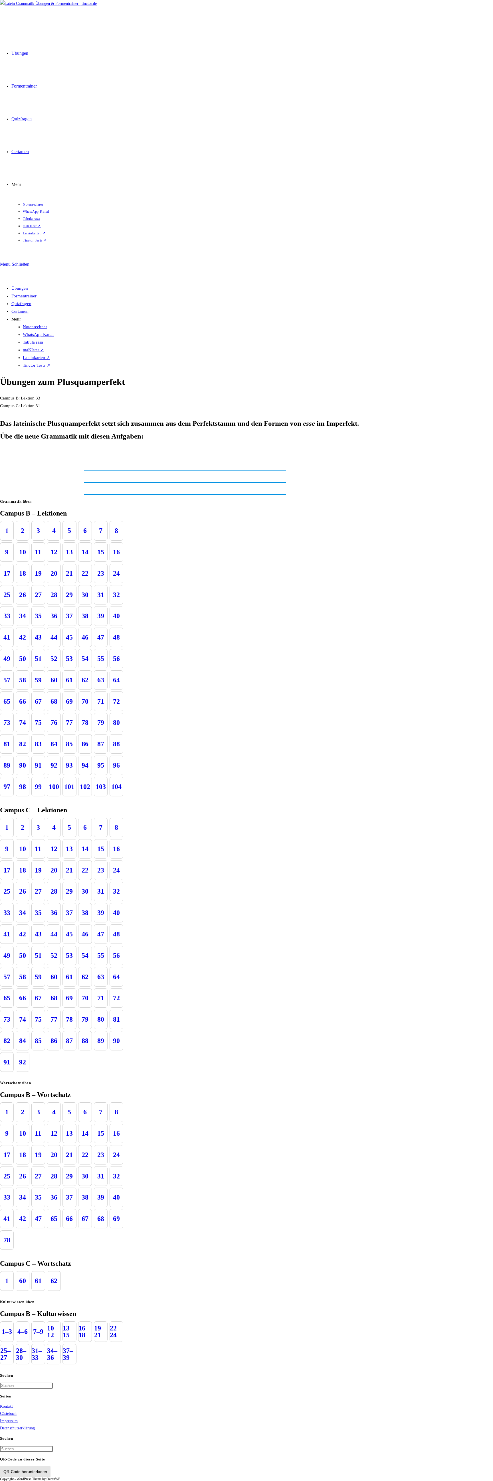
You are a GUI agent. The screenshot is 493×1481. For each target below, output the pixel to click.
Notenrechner (35, 326)
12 (53, 552)
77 (69, 722)
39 (100, 616)
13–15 (68, 1331)
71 (100, 701)
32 (116, 595)
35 (38, 616)
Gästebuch (8, 1413)
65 (6, 701)
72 (116, 701)
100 (54, 786)
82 (22, 744)
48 (116, 637)
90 (22, 765)
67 (38, 701)
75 (38, 722)
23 (100, 573)
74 (22, 722)
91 (38, 765)
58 (22, 680)
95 (100, 765)
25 (6, 595)
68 (53, 701)
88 (116, 744)
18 (22, 573)
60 (53, 680)
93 (69, 765)
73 (6, 722)
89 (6, 765)
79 (100, 722)
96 (116, 765)
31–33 (37, 1354)
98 (22, 786)
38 (85, 616)
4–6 (22, 1331)
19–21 (99, 1331)
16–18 (83, 1331)
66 (22, 701)
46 (85, 637)
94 (85, 765)
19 (38, 573)
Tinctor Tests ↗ (36, 365)
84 (53, 744)
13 (69, 552)
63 (100, 680)
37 (69, 616)
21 (69, 573)
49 (6, 658)
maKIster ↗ (33, 350)
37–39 (68, 1354)
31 (100, 595)
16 (116, 552)
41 (6, 637)
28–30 (21, 1354)
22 (85, 573)
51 (38, 658)
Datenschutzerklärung (17, 1428)
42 (22, 637)
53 (69, 658)
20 (53, 573)
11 (38, 552)
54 (85, 658)
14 (85, 552)
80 (116, 722)
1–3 (7, 1331)
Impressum (9, 1421)
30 (85, 595)
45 (69, 637)
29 (69, 595)
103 (101, 786)
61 (69, 680)
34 (22, 616)
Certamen (20, 311)
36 (53, 616)
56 (116, 658)
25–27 (5, 1354)
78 (85, 722)
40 (116, 616)
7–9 (38, 1331)
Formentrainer (24, 296)
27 (38, 595)
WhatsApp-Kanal (38, 334)
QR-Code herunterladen (25, 1471)
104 (116, 786)
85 (69, 744)
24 (116, 573)
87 (100, 744)
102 (85, 786)
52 (53, 658)
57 (6, 680)
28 (53, 595)
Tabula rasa (33, 342)
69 (69, 701)
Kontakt (6, 1406)
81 (6, 744)
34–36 (52, 1354)
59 (38, 680)
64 (116, 680)
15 (100, 552)
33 (6, 616)
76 (53, 722)
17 (6, 573)
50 (22, 658)
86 (85, 744)
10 (22, 552)
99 (38, 786)
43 (38, 637)
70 (85, 701)
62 (85, 680)
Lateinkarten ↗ (36, 357)
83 (38, 744)
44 (53, 637)
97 (6, 786)
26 (22, 595)
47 (100, 637)
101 (69, 786)
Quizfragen (21, 303)
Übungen (19, 288)
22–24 (115, 1331)
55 (100, 658)
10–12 (52, 1331)
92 (53, 765)
